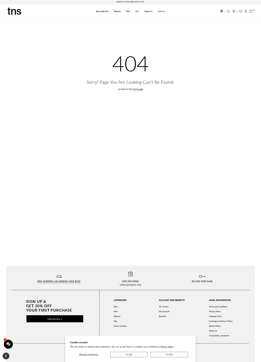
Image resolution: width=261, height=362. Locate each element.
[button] (6, 356)
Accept (129, 354)
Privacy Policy (167, 346)
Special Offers (215, 326)
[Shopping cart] (251, 11)
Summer (161, 11)
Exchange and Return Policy (221, 321)
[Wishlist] (228, 11)
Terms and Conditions (218, 306)
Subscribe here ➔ (54, 319)
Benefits (162, 316)
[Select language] (222, 11)
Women (117, 11)
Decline (169, 354)
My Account (164, 311)
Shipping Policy (215, 316)
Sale (137, 11)
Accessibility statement (219, 335)
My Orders (163, 306)
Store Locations (120, 326)
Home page (137, 89)
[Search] (240, 11)
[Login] (245, 11)
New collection (102, 11)
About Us (148, 11)
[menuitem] (128, 306)
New (116, 306)
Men (128, 11)
